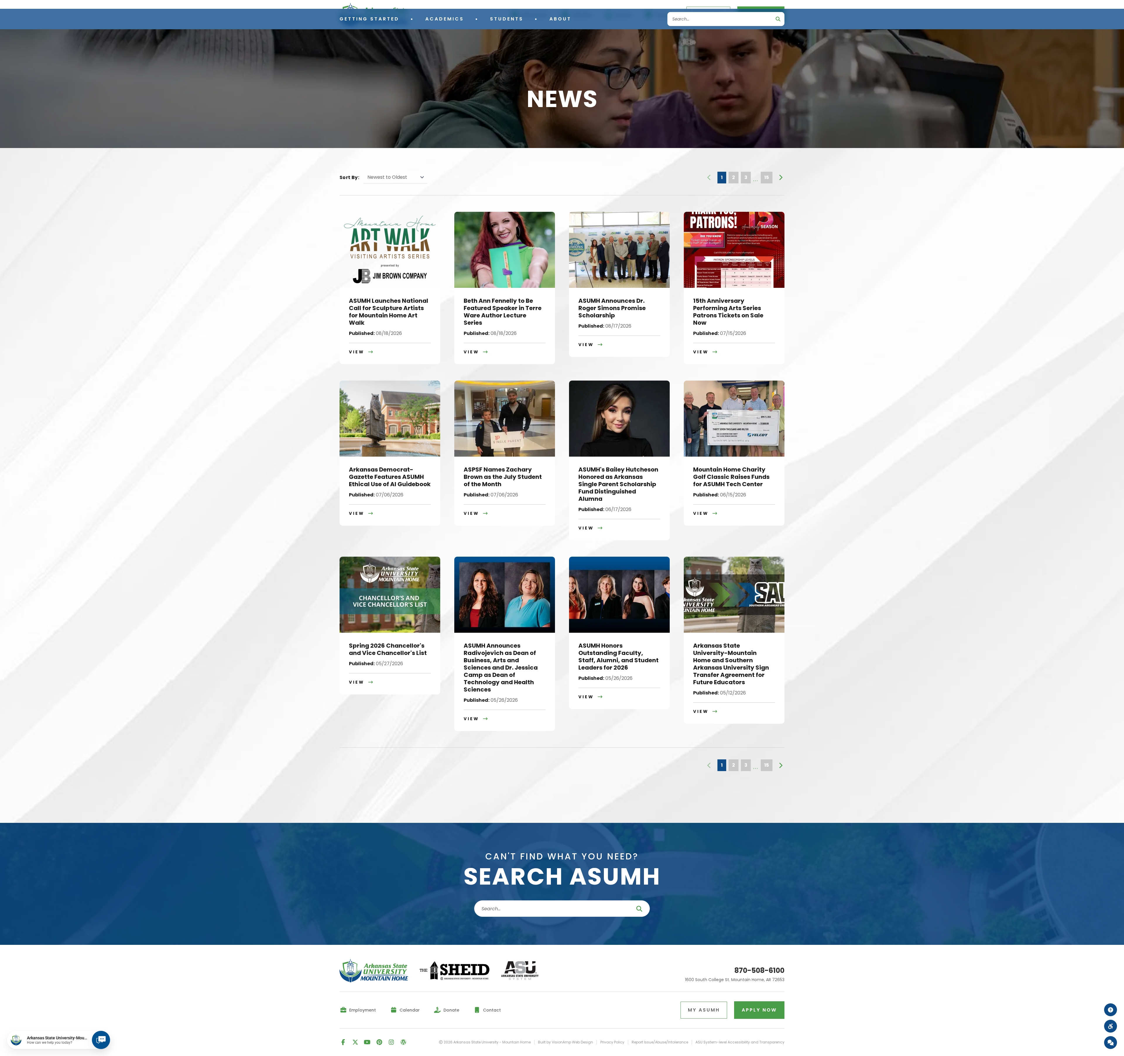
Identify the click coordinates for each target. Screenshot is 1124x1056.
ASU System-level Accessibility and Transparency (739, 1042)
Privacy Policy (612, 1042)
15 (766, 177)
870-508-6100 (759, 970)
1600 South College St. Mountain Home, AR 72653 (734, 980)
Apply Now (759, 1010)
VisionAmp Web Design (572, 1042)
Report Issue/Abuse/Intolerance (660, 1042)
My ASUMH (704, 1010)
